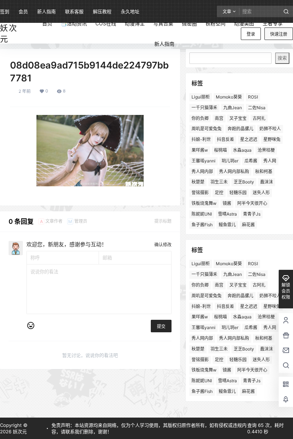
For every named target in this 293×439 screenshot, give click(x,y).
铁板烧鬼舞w (204, 203)
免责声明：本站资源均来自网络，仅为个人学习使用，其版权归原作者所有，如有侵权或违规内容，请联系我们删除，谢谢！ (149, 428)
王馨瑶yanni (203, 160)
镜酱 (227, 203)
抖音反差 (225, 139)
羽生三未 (219, 182)
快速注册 (278, 34)
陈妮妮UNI (202, 214)
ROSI (253, 97)
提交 (161, 326)
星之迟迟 (248, 139)
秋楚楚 (198, 182)
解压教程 (102, 11)
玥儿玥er (230, 160)
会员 (23, 11)
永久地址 (130, 11)
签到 (4, 11)
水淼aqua (242, 150)
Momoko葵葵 (229, 97)
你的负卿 (200, 118)
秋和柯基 (263, 171)
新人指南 (46, 11)
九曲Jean (232, 107)
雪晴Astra (227, 214)
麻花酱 (248, 224)
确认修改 (163, 244)
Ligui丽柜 (201, 97)
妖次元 (19, 431)
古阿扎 (259, 118)
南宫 (219, 118)
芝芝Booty (244, 182)
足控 (219, 192)
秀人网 (269, 160)
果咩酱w (200, 150)
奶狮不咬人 (270, 128)
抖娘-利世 (201, 139)
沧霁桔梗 (266, 150)
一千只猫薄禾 (204, 107)
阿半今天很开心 (252, 203)
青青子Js (251, 214)
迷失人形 (261, 192)
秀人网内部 (202, 171)
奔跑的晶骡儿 (240, 128)
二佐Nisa (256, 107)
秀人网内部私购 (234, 171)
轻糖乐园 (238, 192)
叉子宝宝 (238, 118)
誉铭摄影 (200, 192)
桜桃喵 (220, 150)
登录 (251, 34)
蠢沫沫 (266, 182)
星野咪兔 (271, 139)
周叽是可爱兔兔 (207, 128)
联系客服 (74, 11)
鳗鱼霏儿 (227, 224)
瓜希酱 (250, 160)
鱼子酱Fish (202, 224)
